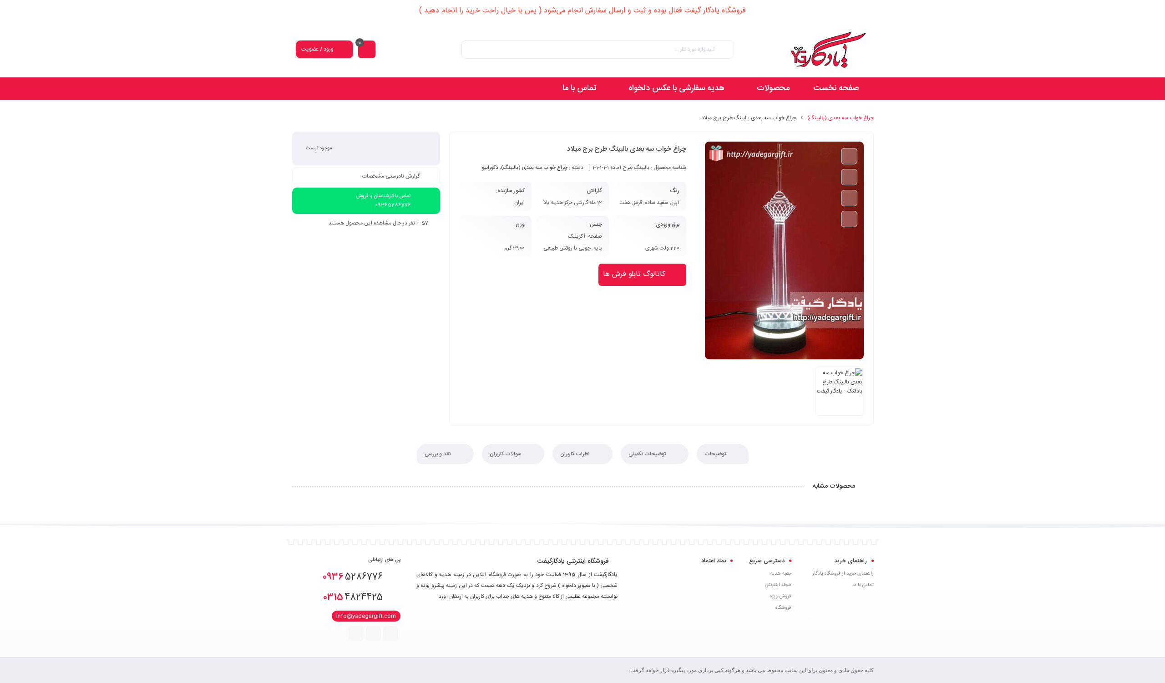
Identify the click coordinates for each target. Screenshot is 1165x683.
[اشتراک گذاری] (849, 219)
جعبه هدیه (780, 574)
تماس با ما (863, 585)
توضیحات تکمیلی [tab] (647, 454)
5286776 (353, 577)
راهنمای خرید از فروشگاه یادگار (843, 574)
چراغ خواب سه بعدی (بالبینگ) (840, 117)
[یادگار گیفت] (828, 49)
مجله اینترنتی (778, 585)
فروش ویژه (780, 596)
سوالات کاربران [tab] (506, 454)
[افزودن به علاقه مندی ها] (849, 177)
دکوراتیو (490, 167)
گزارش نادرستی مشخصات (391, 176)
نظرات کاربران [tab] (575, 454)
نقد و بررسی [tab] (438, 454)
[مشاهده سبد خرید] (366, 49)
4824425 (353, 597)
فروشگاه (783, 608)
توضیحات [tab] (715, 454)
